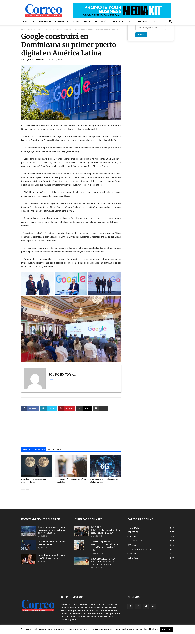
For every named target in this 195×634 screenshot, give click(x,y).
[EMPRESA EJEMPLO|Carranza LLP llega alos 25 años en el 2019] (81, 531)
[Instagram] (138, 606)
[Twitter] (146, 606)
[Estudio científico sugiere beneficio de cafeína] (71, 466)
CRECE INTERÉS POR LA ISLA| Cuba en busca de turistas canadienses (103, 562)
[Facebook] (130, 606)
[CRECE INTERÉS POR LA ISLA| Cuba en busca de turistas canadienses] (81, 561)
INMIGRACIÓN (101, 21)
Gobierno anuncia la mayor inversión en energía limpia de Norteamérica (51, 530)
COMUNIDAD (44, 21)
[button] (170, 21)
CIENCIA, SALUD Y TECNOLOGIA (41, 29)
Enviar (141, 34)
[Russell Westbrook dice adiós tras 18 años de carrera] (28, 559)
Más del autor (54, 449)
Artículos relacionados (34, 449)
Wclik (156, 21)
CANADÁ (27, 21)
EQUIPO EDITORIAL (34, 59)
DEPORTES (143, 21)
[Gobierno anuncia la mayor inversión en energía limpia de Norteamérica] (28, 531)
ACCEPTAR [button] (167, 629)
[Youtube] (153, 606)
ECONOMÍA (60, 21)
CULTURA (116, 21)
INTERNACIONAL (80, 21)
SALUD (131, 21)
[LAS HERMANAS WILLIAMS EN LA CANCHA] (28, 545)
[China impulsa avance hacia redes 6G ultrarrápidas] (105, 466)
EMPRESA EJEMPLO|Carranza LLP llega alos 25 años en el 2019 (105, 530)
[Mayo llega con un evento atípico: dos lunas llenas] (36, 466)
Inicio (23, 29)
